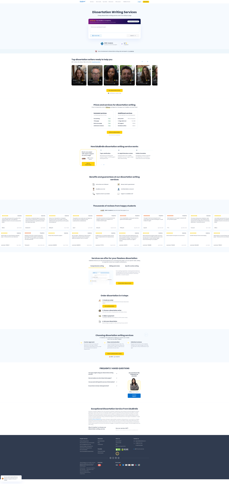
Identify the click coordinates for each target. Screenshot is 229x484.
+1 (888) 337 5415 (138, 443)
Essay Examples (101, 441)
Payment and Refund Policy (85, 472)
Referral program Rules (84, 470)
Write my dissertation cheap (114, 353)
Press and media (101, 451)
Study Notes (100, 444)
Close (20, 477)
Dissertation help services (124, 283)
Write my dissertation (114, 132)
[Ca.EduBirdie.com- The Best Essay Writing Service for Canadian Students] (99, 465)
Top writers (105, 1)
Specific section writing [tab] (132, 266)
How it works (98, 1)
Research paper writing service (86, 446)
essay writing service (96, 419)
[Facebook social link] (110, 458)
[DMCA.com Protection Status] (118, 449)
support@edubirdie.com (140, 441)
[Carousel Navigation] (127, 164)
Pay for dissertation (88, 164)
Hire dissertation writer (114, 90)
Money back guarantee (121, 446)
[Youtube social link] (113, 458)
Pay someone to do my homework (87, 442)
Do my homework (83, 449)
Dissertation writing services (86, 448)
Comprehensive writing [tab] (97, 266)
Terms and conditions (90, 468)
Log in (139, 1)
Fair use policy (82, 469)
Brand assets (100, 453)
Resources (111, 1)
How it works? (118, 441)
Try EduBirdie (131, 51)
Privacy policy (82, 468)
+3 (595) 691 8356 (139, 445)
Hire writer (146, 1)
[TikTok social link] (116, 458)
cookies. (5, 480)
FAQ (116, 444)
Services (92, 1)
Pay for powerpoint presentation (86, 451)
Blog (99, 442)
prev (142, 61)
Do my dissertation (109, 306)
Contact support (134, 395)
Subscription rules (90, 469)
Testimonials (118, 442)
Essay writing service (84, 441)
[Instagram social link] (118, 458)
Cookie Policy (82, 473)
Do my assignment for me (85, 444)
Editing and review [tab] (114, 266)
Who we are (118, 1)
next (147, 61)
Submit (132, 35)
